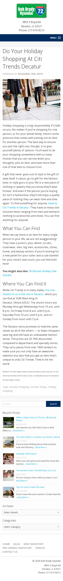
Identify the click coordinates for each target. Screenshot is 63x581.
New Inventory (34, 544)
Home (6, 544)
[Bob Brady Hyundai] (31, 10)
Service (40, 547)
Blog (16, 544)
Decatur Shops (38, 386)
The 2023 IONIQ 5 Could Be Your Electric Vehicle (38, 437)
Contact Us (9, 551)
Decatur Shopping (19, 386)
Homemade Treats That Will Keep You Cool (36, 470)
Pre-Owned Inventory (17, 547)
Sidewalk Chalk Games (26, 453)
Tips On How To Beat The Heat (30, 487)
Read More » (19, 430)
